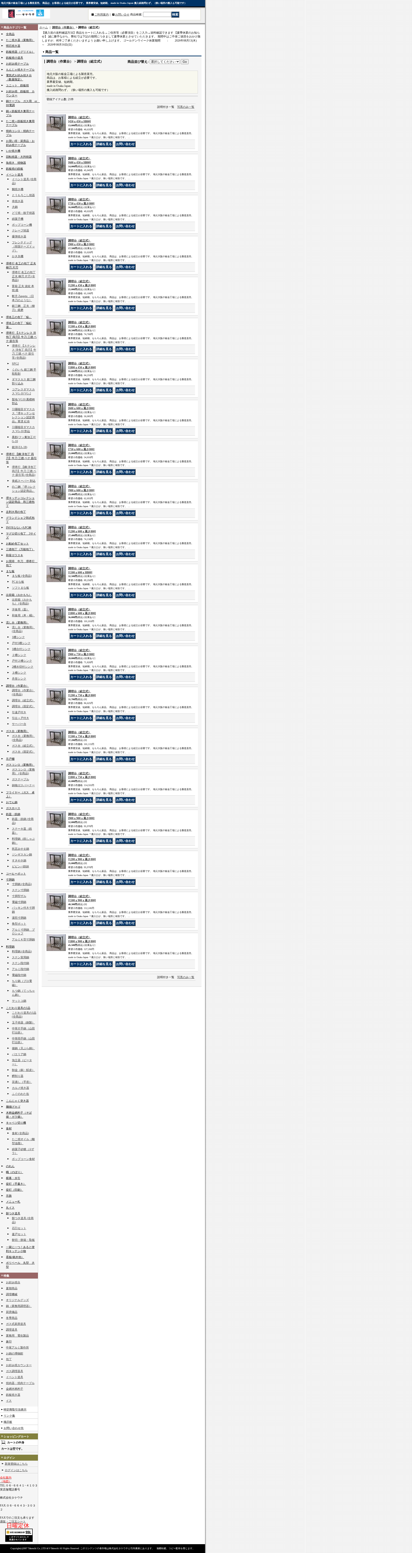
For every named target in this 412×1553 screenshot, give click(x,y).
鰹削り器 (17, 1076)
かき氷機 (17, 256)
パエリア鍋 (19, 1054)
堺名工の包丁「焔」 (19, 317)
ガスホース (13, 808)
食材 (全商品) (20, 1133)
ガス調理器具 (14, 1371)
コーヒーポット (16, 873)
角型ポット (19, 923)
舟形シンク (19, 678)
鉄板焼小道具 (14, 57)
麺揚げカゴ (13, 1106)
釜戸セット (19, 1234)
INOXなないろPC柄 (18, 527)
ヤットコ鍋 (19, 1000)
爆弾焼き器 (19, 236)
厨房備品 (11, 1312)
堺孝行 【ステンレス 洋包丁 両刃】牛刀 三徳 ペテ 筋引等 (21, 337)
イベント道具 (14, 174)
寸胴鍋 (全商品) (22, 884)
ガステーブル (20, 779)
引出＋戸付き (20, 718)
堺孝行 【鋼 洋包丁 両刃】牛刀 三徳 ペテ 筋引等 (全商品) (24, 471)
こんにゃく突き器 (17, 1100)
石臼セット (19, 1228)
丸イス (10, 1207)
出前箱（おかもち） (19, 595)
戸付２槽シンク (22, 660)
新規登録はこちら (16, 1463)
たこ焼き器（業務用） (20, 40)
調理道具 (11, 1329)
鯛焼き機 (17, 189)
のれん (10, 1166)
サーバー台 (19, 724)
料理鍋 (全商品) (22, 951)
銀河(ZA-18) (19, 447)
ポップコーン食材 (23, 1159)
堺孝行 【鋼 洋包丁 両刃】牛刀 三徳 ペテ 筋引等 (21, 458)
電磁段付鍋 (19, 975)
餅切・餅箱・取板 (23, 1240)
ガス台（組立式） (23, 745)
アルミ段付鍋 (20, 969)
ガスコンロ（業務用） (20, 764)
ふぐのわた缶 (20, 1094)
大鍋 (15, 207)
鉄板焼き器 (13, 1394)
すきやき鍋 (19, 860)
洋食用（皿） (20, 609)
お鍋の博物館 (14, 1353)
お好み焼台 (13, 1282)
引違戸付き (19, 712)
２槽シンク (19, 655)
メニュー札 (13, 1201)
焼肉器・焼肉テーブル (20, 1383)
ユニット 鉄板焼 (17, 85)
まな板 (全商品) (22, 575)
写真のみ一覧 (185, 107)
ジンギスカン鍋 (22, 854)
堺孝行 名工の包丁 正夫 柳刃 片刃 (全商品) (24, 276)
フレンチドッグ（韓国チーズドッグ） (23, 246)
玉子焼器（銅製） (23, 1022)
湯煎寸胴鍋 (19, 917)
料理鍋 (10, 946)
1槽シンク (18, 637)
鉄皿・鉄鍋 (13, 814)
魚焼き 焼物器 (16, 162)
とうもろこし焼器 (23, 195)
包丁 (9, 1359)
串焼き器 (17, 201)
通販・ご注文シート (13, 1521)
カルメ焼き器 (20, 1088)
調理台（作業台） (17, 685)
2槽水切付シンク (22, 666)
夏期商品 (11, 1288)
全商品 (10, 34)
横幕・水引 (13, 1178)
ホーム (43, 27)
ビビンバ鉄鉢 (20, 866)
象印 (9, 1341)
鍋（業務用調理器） (19, 1306)
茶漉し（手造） (22, 1082)
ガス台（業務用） (17, 731)
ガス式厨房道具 (16, 1324)
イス (9, 1400)
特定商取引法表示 (15, 1409)
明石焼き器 (13, 45)
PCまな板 (18, 581)
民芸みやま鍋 (20, 848)
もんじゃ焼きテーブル (20, 69)
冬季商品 (11, 1318)
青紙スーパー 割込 (24, 481)
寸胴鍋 (10, 879)
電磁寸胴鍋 (19, 902)
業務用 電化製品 (17, 1335)
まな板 (10, 571)
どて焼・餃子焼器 (23, 213)
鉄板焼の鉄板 (14, 168)
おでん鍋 (11, 802)
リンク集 (9, 1415)
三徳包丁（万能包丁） (20, 549)
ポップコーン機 (22, 224)
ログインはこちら (16, 1470)
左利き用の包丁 (16, 512)
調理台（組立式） (23, 700)
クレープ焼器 (20, 230)
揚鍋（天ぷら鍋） (23, 1048)
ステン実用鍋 (20, 957)
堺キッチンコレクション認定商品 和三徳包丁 (20, 502)
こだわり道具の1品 (18, 1008)
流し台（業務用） (17, 622)
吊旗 (9, 1195)
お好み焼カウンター (19, 1365)
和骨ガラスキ (14, 555)
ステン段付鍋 (20, 963)
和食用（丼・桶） (23, 615)
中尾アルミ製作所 (17, 1347)
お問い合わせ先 (14, 1428)
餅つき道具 (13, 1213)
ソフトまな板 (20, 587)
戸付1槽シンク (21, 643)
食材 (9, 1128)
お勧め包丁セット (17, 543)
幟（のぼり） (14, 1172)
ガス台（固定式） (23, 751)
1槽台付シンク (21, 649)
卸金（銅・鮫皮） (23, 1070)
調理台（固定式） (23, 706)
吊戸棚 (10, 759)
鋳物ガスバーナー (23, 785)
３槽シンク (19, 672)
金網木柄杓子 (14, 1388)
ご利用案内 (101, 14)
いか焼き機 (13, 150)
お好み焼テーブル (17, 63)
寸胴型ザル (19, 896)
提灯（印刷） (14, 1189)
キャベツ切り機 (16, 1122)
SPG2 (15, 363)
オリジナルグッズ (17, 1300)
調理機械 (11, 1294)
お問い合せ (122, 14)
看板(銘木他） (15, 1257)
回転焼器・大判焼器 (19, 156)
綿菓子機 (17, 218)
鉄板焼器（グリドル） (20, 51)
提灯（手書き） (16, 1184)
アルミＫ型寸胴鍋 (23, 939)
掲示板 (8, 1422)
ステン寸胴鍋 (20, 890)
